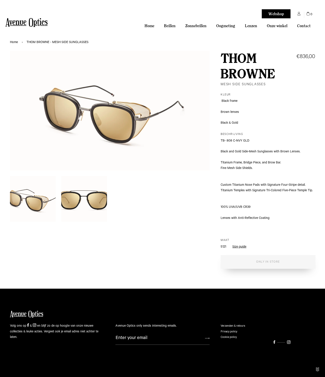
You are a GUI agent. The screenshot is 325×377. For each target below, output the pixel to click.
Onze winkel (277, 25)
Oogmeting (225, 25)
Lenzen (251, 25)
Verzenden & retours (233, 326)
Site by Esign (317, 369)
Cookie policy (229, 337)
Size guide (239, 246)
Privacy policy (229, 331)
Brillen (170, 25)
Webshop (276, 13)
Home (149, 25)
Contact (304, 25)
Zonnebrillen (195, 25)
